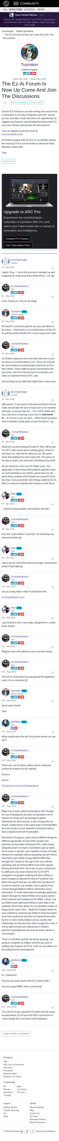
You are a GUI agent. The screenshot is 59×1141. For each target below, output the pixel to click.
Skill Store (7, 1067)
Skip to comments (19, 102)
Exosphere (8, 1070)
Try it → (42, 15)
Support (7, 1103)
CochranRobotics (19, 286)
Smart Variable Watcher (26, 15)
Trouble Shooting (11, 1110)
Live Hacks (22, 1089)
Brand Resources (38, 1122)
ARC (44, 115)
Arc (4, 1113)
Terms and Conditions (46, 1131)
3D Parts (21, 1092)
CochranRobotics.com (13, 597)
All (5, 9)
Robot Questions (24, 31)
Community (7, 31)
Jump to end (36, 102)
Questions (16, 9)
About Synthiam (37, 1107)
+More (41, 9)
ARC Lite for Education (13, 1064)
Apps (19, 1086)
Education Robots (38, 1119)
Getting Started (10, 1107)
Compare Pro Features (17, 238)
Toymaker (16, 311)
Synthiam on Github (12, 1076)
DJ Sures (34, 1116)
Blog (32, 1110)
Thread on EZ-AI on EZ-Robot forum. (20, 786)
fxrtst (13, 494)
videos (5, 780)
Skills (5, 1116)
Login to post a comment (16, 1033)
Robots (6, 1089)
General (29, 9)
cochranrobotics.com (12, 134)
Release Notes (10, 1073)
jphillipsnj (16, 721)
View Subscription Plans (17, 245)
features (6, 774)
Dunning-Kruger (19, 260)
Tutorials (7, 1095)
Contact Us (35, 1113)
